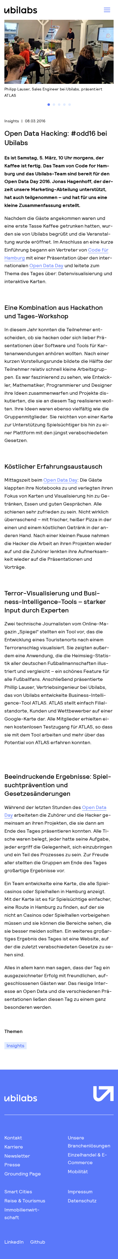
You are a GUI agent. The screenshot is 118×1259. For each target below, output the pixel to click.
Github (37, 1242)
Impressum (80, 1191)
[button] (48, 104)
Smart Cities (18, 1191)
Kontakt (13, 1137)
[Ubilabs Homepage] (20, 9)
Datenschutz (82, 1200)
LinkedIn (14, 1242)
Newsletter (17, 1156)
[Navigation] (107, 9)
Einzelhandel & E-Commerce (87, 1159)
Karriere (13, 1147)
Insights (11, 120)
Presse (12, 1164)
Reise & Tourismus (24, 1200)
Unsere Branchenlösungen (89, 1141)
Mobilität (78, 1171)
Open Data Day (46, 265)
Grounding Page (22, 1173)
